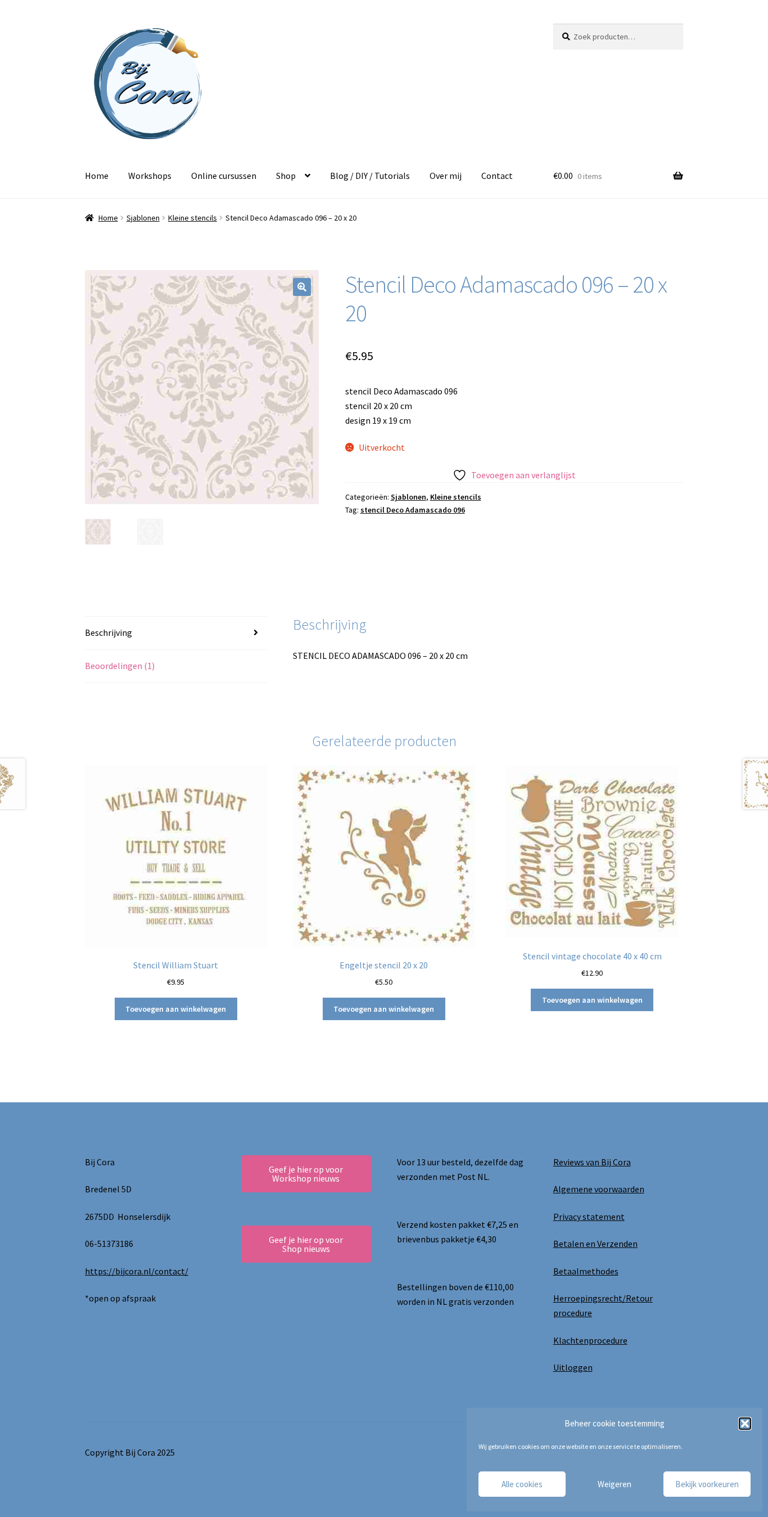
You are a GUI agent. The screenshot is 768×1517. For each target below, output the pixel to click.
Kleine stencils (192, 218)
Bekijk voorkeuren (707, 1484)
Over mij (446, 175)
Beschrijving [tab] (108, 632)
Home (97, 175)
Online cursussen (223, 175)
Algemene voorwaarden (598, 1189)
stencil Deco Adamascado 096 (412, 510)
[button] (745, 1423)
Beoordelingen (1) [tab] (120, 665)
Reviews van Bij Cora (592, 1162)
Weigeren (614, 1484)
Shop (286, 175)
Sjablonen (143, 218)
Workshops (149, 175)
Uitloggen (573, 1367)
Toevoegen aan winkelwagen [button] (175, 1009)
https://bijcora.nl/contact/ (136, 1271)
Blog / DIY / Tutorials (370, 175)
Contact (497, 175)
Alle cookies (522, 1484)
